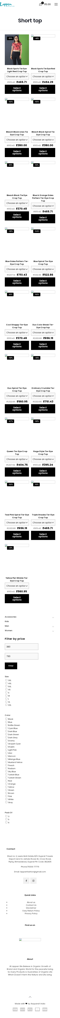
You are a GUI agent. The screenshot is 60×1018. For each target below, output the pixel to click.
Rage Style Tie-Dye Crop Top (43, 453)
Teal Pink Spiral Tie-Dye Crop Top (17, 516)
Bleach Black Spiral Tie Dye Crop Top (43, 133)
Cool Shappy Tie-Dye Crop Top (17, 326)
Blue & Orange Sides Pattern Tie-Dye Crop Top (43, 198)
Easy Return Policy (31, 910)
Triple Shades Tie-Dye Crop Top (43, 516)
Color (7, 715)
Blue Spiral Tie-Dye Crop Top (43, 262)
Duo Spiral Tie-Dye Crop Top (17, 389)
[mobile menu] (56, 4)
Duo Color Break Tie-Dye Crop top (43, 326)
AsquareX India (38, 1003)
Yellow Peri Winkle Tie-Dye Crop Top (17, 579)
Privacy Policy (31, 913)
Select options (17, 89)
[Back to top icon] (30, 997)
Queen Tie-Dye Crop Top (17, 453)
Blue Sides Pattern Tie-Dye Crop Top (16, 262)
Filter (11, 665)
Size (7, 676)
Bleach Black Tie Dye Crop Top (17, 196)
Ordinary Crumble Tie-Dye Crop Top (43, 389)
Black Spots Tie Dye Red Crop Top (43, 70)
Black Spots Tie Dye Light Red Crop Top (17, 70)
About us (31, 902)
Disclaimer (31, 908)
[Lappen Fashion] (7, 4)
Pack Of (8, 812)
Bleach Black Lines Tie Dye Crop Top (17, 133)
